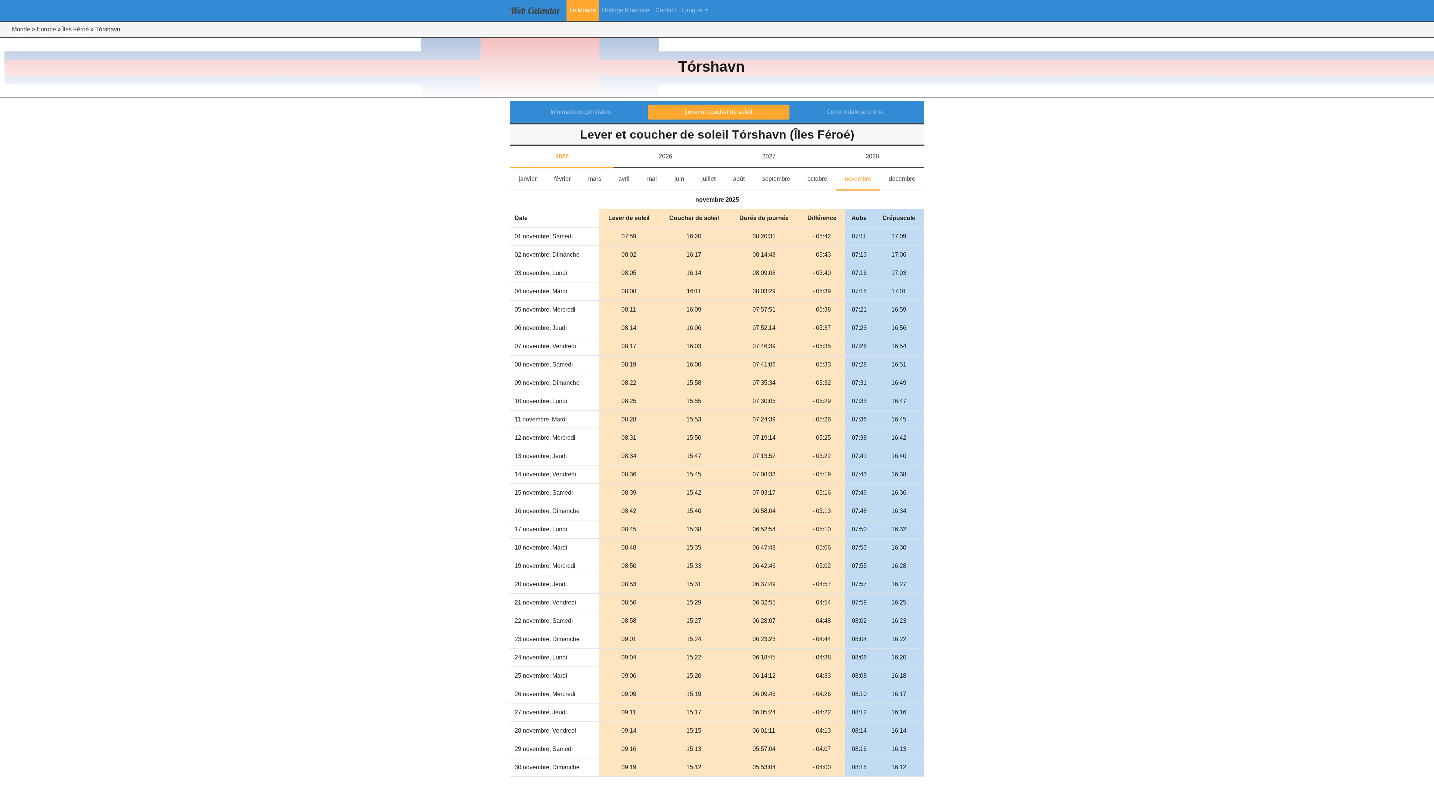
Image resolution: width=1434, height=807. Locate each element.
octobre (821, 178)
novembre (862, 178)
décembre (906, 178)
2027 (769, 156)
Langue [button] (693, 10)
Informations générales (580, 112)
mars (599, 178)
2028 (872, 156)
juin (683, 178)
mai (656, 178)
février (566, 178)
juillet (712, 178)
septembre (780, 178)
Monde (21, 29)
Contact (665, 10)
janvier (532, 178)
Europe (46, 29)
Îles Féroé (75, 29)
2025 (562, 156)
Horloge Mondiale (625, 10)
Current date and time (855, 112)
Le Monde (582, 10)
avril (628, 178)
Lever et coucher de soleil (718, 112)
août (743, 178)
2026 (665, 156)
